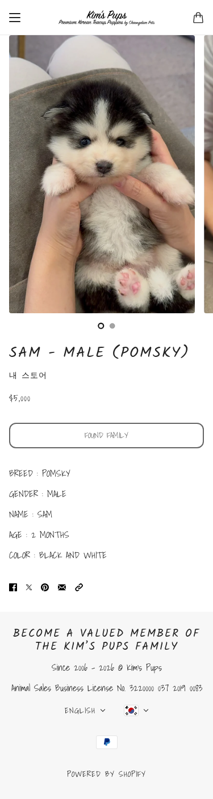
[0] (101, 326)
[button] (78, 586)
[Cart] (198, 17)
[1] (112, 326)
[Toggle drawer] (14, 17)
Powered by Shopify (106, 774)
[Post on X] (29, 586)
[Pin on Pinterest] (44, 586)
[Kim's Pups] (107, 17)
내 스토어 (28, 375)
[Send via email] (61, 586)
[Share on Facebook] (13, 586)
